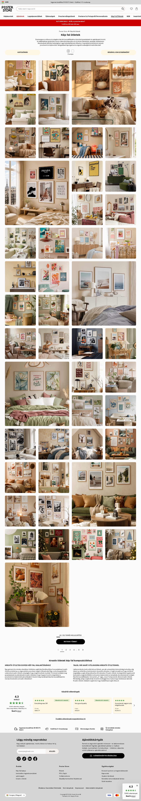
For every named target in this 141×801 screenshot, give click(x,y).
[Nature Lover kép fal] (53, 477)
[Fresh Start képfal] (120, 343)
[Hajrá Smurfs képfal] (53, 142)
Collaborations (64, 776)
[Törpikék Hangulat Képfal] (87, 142)
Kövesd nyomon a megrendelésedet (115, 771)
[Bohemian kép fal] (20, 477)
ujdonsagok (20, 776)
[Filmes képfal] (87, 176)
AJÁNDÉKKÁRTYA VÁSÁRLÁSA (105, 756)
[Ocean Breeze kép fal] (104, 293)
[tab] (131, 9)
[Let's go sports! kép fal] (120, 176)
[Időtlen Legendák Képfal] (87, 343)
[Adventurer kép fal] (104, 494)
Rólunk (61, 771)
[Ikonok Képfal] (20, 444)
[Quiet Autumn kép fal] (104, 92)
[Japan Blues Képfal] (120, 410)
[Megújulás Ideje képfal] (20, 343)
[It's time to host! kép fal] (120, 243)
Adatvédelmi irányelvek (94, 788)
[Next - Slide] (134, 705)
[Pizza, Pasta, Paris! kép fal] (87, 209)
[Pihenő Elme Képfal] (53, 343)
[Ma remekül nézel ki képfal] (120, 142)
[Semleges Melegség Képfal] (120, 377)
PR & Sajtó (63, 773)
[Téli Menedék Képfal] (53, 444)
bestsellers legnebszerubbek (26, 773)
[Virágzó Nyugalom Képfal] (37, 394)
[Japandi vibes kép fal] (53, 276)
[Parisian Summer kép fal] (120, 209)
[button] (72, 51)
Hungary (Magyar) (15, 795)
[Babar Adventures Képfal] (20, 310)
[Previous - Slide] (30, 705)
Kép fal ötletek (75, 31)
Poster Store (63, 31)
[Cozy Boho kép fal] (20, 511)
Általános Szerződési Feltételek (49, 788)
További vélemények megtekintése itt (71, 719)
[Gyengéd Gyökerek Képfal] (53, 310)
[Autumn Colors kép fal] (37, 595)
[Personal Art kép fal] (120, 444)
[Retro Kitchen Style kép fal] (53, 243)
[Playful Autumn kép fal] (20, 75)
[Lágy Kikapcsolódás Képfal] (87, 410)
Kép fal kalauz (21, 771)
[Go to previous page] (58, 650)
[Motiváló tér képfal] (87, 377)
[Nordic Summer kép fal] (20, 243)
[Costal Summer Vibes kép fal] (87, 243)
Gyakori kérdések (108, 776)
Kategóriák (23, 52)
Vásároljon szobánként (118, 52)
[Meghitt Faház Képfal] (87, 444)
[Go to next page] (83, 650)
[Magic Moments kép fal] (53, 544)
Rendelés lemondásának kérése (113, 779)
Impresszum (79, 788)
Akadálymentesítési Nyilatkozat (70, 779)
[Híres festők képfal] (20, 142)
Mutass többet (70, 642)
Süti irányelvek (68, 788)
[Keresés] (123, 9)
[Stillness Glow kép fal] (120, 544)
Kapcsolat (105, 773)
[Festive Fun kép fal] (87, 544)
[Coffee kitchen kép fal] (20, 276)
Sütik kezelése (107, 781)
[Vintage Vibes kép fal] (20, 544)
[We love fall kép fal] (53, 75)
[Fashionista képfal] (37, 193)
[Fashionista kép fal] (53, 511)
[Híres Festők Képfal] (53, 109)
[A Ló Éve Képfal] (20, 109)
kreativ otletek (21, 779)
